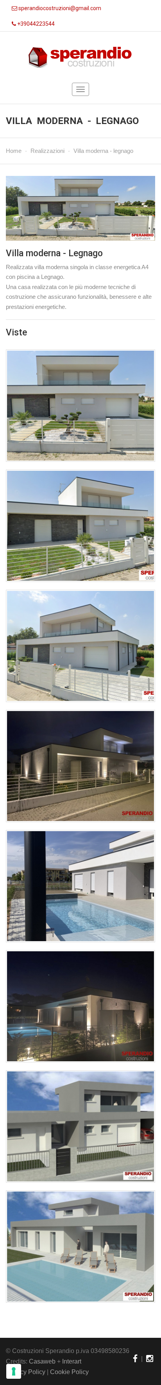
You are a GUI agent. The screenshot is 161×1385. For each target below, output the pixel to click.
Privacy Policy (25, 1372)
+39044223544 (35, 24)
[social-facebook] (135, 1358)
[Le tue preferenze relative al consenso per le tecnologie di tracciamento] (13, 1371)
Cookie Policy (69, 1372)
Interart (71, 1361)
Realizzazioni (47, 150)
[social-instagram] (149, 1358)
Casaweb (42, 1361)
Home (13, 150)
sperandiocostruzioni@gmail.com (59, 8)
